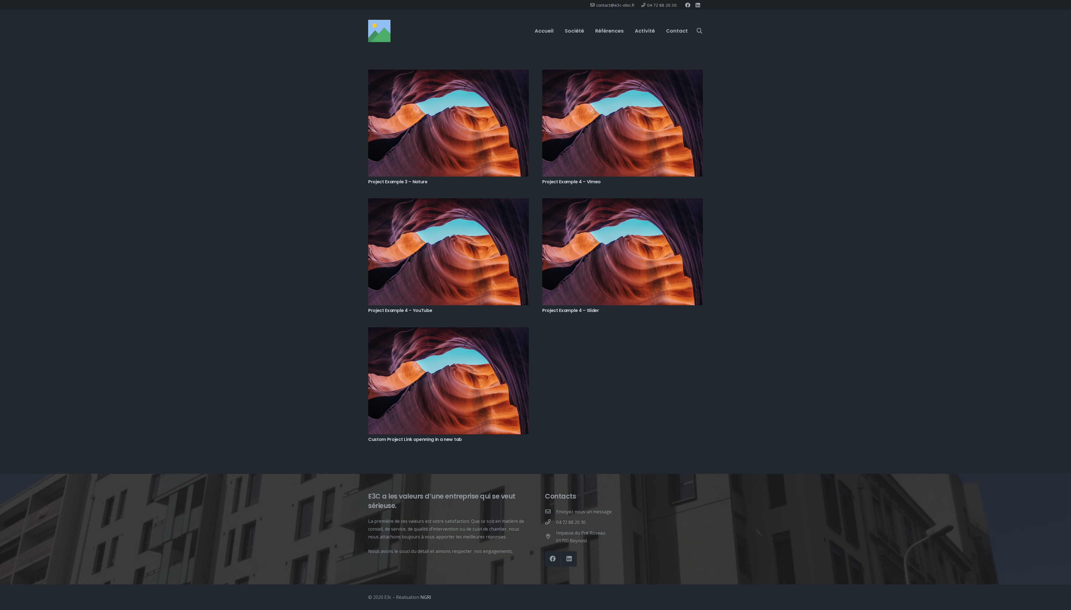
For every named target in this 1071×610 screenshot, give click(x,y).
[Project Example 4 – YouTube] (448, 202)
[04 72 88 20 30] (550, 522)
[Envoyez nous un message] (550, 512)
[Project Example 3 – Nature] (448, 73)
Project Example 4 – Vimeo (571, 182)
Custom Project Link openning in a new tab (415, 439)
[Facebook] (688, 5)
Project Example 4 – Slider (570, 310)
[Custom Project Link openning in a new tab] (448, 331)
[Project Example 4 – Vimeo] (622, 73)
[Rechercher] (699, 31)
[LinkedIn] (698, 5)
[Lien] (379, 31)
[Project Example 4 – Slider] (622, 202)
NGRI (425, 597)
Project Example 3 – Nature (398, 182)
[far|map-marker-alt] (550, 537)
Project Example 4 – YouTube (400, 310)
